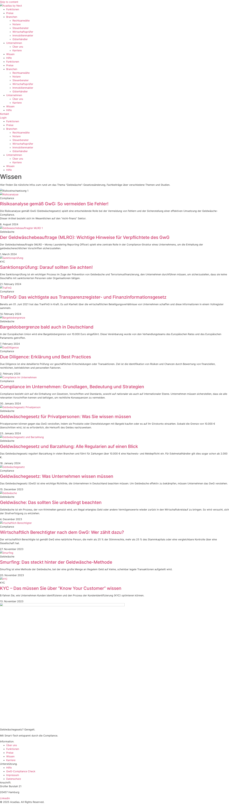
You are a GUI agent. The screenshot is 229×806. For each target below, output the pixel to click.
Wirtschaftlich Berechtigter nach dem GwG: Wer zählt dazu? (62, 532)
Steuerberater (20, 28)
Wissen (10, 54)
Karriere (17, 50)
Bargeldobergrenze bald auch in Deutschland (46, 327)
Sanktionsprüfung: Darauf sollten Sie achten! (46, 267)
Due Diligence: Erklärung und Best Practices (45, 356)
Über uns (17, 46)
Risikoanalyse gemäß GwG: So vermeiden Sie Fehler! (54, 203)
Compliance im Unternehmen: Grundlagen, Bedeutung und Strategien (72, 386)
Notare (16, 24)
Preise (9, 13)
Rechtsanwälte (21, 20)
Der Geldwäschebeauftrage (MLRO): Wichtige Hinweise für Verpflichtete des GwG (84, 237)
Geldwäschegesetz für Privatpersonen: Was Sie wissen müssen (65, 416)
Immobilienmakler (22, 35)
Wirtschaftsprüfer (22, 31)
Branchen (11, 16)
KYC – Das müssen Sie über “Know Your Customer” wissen (60, 588)
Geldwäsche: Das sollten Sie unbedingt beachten (51, 502)
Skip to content (9, 1)
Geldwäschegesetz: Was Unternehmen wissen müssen (56, 476)
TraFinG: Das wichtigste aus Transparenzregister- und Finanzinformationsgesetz (83, 297)
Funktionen (12, 9)
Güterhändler (20, 39)
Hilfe (9, 57)
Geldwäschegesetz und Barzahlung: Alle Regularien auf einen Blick (69, 446)
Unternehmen (14, 42)
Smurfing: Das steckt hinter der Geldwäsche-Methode (56, 562)
